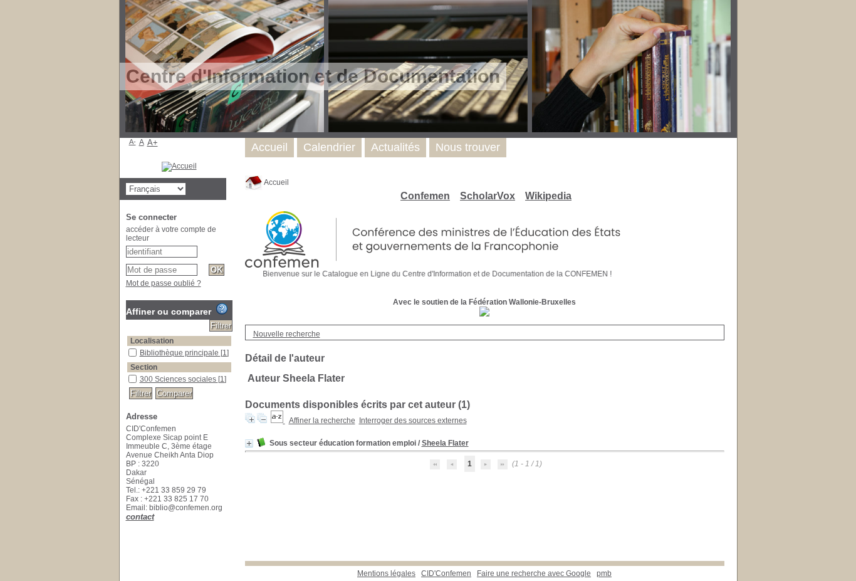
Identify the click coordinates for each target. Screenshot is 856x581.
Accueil (276, 182)
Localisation (152, 341)
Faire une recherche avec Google (534, 573)
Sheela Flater (445, 443)
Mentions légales (386, 573)
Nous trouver (468, 147)
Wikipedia (548, 196)
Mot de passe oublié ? (163, 283)
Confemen (425, 196)
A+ (152, 142)
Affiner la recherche (322, 420)
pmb (604, 573)
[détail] (249, 443)
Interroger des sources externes (413, 420)
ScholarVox (487, 196)
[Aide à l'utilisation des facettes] (221, 309)
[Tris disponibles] (278, 420)
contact (140, 516)
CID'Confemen (446, 573)
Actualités (395, 147)
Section (143, 367)
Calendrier (329, 147)
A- (132, 141)
